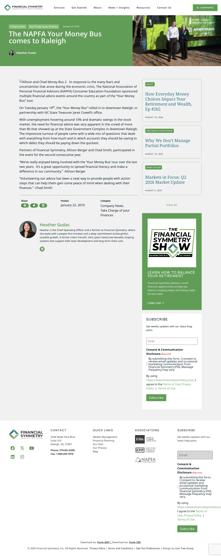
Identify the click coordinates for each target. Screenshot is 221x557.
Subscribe (156, 398)
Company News (17, 26)
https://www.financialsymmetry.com (170, 380)
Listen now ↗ (156, 303)
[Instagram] (22, 456)
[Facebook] (12, 448)
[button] (25, 205)
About (98, 7)
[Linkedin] (42, 249)
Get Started (79, 7)
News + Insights (119, 7)
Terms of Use (171, 384)
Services (59, 7)
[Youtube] (31, 448)
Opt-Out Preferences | (149, 548)
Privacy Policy (192, 515)
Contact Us (164, 7)
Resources (143, 7)
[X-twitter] (22, 448)
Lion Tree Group (184, 548)
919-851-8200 (67, 450)
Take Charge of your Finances (43, 26)
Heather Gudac (55, 224)
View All (172, 205)
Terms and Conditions (120, 548)
